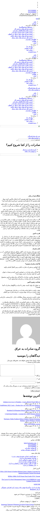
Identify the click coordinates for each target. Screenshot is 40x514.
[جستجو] (17, 140)
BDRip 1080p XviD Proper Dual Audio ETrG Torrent (24, 476)
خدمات (34, 23)
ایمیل (38, 382)
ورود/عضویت (32, 51)
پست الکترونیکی (34, 496)
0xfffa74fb (37, 484)
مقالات (34, 41)
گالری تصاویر (28, 48)
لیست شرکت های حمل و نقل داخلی (21, 36)
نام (38, 379)
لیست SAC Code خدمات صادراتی (22, 32)
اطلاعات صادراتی (30, 39)
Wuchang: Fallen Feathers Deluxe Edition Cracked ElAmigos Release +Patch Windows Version (22, 419)
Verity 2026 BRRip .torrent (32, 424)
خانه (35, 22)
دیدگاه (37, 375)
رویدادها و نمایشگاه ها (26, 27)
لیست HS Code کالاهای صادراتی (23, 30)
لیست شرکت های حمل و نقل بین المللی (20, 34)
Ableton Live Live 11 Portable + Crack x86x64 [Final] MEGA (21, 402)
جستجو (38, 140)
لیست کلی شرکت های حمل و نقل (22, 37)
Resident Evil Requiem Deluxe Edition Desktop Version (23, 410)
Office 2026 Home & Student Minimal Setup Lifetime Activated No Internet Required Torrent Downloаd (20, 472)
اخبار (34, 43)
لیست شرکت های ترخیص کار (23, 29)
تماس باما (30, 50)
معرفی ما (30, 46)
